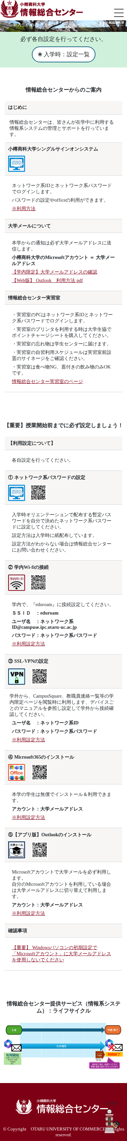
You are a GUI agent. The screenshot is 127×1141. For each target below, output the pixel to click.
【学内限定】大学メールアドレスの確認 (54, 272)
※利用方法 (24, 208)
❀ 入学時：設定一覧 (64, 54)
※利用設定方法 (28, 643)
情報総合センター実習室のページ (47, 381)
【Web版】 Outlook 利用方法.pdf (47, 280)
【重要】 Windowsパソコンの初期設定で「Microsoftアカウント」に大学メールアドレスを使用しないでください (61, 953)
